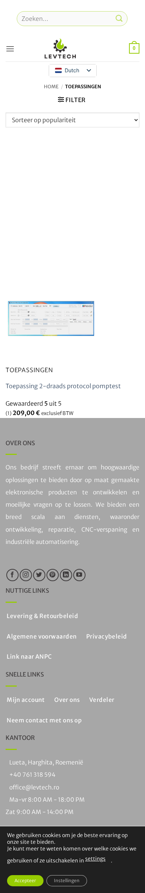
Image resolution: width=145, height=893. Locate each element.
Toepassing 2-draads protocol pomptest (63, 386)
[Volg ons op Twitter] (39, 575)
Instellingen (67, 880)
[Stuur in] (119, 18)
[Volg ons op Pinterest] (52, 575)
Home (51, 86)
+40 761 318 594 (32, 774)
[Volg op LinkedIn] (66, 575)
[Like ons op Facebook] (12, 575)
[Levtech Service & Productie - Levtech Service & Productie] (60, 48)
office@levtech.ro (34, 787)
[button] (10, 48)
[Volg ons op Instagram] (26, 575)
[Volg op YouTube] (79, 575)
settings (95, 858)
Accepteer (25, 880)
